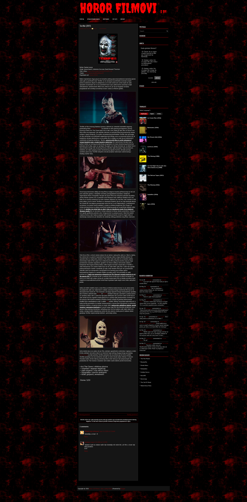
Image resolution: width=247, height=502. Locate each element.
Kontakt (123, 19)
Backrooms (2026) (153, 127)
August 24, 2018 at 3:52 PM (98, 442)
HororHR (143, 375)
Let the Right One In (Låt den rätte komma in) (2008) (156, 166)
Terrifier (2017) (85, 26)
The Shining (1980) (153, 156)
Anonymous (148, 280)
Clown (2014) (93, 75)
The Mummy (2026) (153, 185)
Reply (86, 436)
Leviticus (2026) (152, 147)
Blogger (122, 489)
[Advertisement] (107, 397)
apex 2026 (164, 308)
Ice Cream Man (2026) (154, 118)
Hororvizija (144, 379)
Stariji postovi (132, 415)
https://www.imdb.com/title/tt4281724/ (100, 71)
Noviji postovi (84, 415)
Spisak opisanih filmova (93, 19)
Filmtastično (144, 369)
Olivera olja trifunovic (92, 431)
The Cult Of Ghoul (146, 382)
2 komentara (102, 28)
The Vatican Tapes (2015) (155, 175)
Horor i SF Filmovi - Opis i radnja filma (100, 489)
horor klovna (84, 355)
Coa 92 (148, 321)
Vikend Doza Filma (146, 386)
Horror (95, 28)
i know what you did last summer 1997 (153, 322)
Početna (82, 19)
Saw (107, 301)
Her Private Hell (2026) (154, 137)
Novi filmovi (106, 19)
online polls (153, 82)
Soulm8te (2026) (152, 194)
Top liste (114, 19)
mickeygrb (149, 308)
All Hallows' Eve (96, 128)
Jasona (99, 294)
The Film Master (145, 358)
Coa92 (148, 286)
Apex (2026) (151, 204)
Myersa (105, 294)
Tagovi (152, 113)
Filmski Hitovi (144, 365)
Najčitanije (144, 113)
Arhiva (159, 113)
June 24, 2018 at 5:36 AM (107, 431)
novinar (87, 442)
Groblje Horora (145, 372)
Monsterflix (144, 362)
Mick (147, 317)
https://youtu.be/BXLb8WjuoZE (94, 73)
